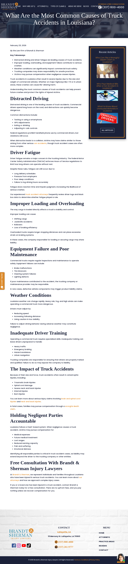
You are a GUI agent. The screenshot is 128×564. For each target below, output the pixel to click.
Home (18, 6)
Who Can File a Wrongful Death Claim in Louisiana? (107, 60)
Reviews (103, 546)
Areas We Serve (74, 6)
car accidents (40, 143)
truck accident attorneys (36, 194)
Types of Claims (57, 6)
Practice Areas (106, 541)
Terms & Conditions (81, 560)
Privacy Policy (95, 560)
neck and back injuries (30, 401)
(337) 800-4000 (113, 7)
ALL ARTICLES (107, 130)
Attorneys (42, 6)
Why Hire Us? (28, 6)
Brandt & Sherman (20, 474)
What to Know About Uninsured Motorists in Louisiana (107, 108)
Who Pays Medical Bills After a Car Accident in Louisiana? (107, 86)
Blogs (86, 6)
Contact (95, 6)
